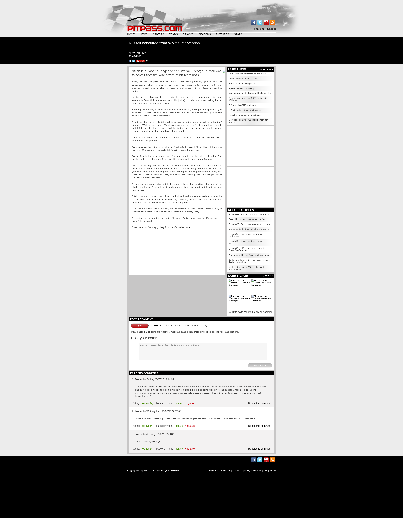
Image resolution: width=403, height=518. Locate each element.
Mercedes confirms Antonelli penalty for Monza (248, 121)
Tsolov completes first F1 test (243, 78)
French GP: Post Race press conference (249, 214)
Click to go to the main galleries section (250, 312)
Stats (238, 34)
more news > (266, 69)
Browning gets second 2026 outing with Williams (248, 99)
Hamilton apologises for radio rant (245, 115)
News (144, 34)
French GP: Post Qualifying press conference (245, 235)
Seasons (205, 34)
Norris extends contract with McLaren (247, 73)
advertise (225, 470)
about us (213, 470)
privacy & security (252, 470)
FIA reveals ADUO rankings (242, 105)
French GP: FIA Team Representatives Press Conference (248, 249)
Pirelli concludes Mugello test (243, 83)
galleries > (268, 275)
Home (131, 34)
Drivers (158, 34)
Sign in (271, 28)
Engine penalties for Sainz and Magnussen (250, 255)
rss (265, 470)
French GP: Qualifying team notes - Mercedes (246, 242)
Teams (173, 34)
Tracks (188, 34)
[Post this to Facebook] (130, 61)
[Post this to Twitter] (133, 61)
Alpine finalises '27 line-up (241, 88)
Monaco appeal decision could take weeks (250, 93)
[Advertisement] (201, 8)
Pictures (222, 34)
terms (273, 470)
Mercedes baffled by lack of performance (249, 229)
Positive (178, 403)
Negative (190, 403)
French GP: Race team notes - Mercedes (249, 224)
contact (236, 470)
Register (259, 28)
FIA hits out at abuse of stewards (245, 110)
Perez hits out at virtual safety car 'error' (248, 219)
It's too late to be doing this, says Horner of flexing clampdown (250, 261)
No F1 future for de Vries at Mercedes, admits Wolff (248, 268)
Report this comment (259, 403)
